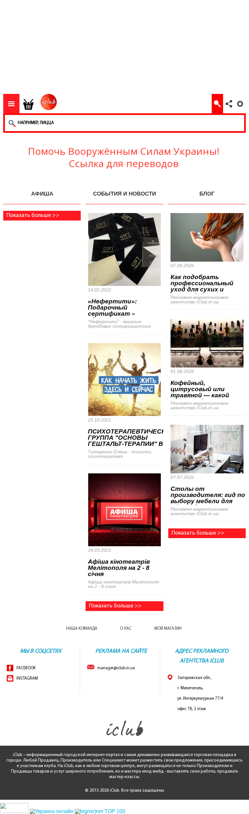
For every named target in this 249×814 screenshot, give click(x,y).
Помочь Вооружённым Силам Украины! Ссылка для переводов (123, 159)
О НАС (126, 629)
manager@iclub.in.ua (114, 668)
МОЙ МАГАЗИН (168, 629)
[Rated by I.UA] (14, 811)
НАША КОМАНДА (81, 629)
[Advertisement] (124, 48)
